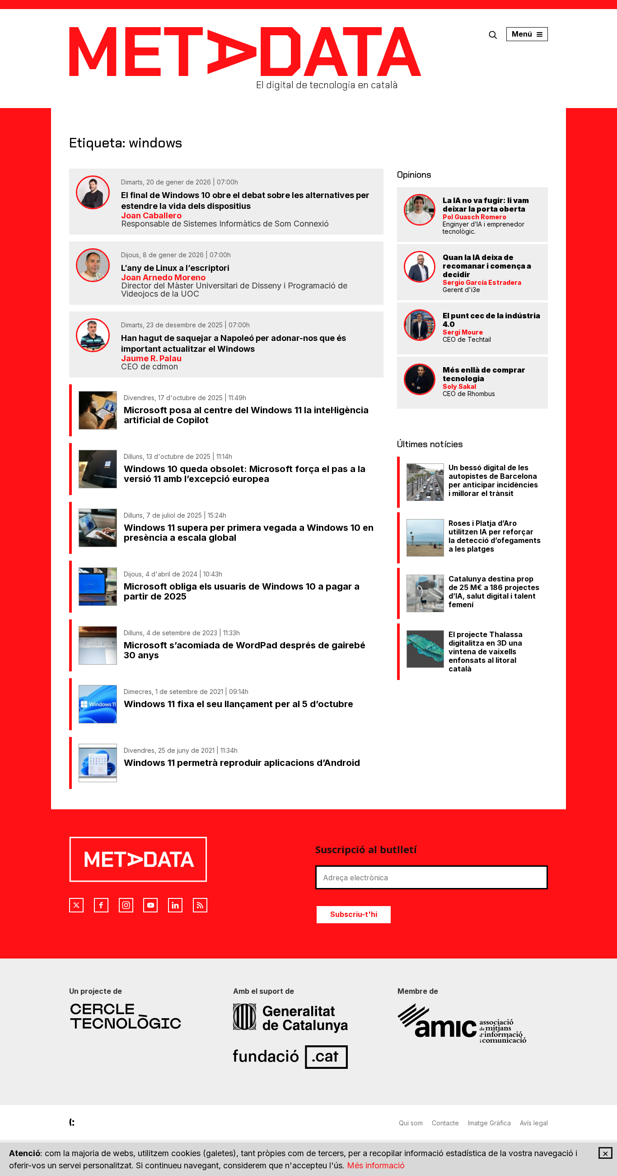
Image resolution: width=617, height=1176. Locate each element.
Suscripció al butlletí (366, 849)
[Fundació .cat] (308, 1057)
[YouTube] (150, 905)
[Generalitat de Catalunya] (308, 1018)
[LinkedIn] (175, 905)
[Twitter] (76, 905)
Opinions (414, 174)
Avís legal (534, 1123)
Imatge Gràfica (489, 1123)
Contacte (445, 1123)
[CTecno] (144, 1016)
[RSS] (200, 905)
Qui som (411, 1123)
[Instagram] (126, 905)
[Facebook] (101, 905)
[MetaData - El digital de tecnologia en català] (245, 51)
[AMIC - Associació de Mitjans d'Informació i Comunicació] (472, 1023)
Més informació (376, 1165)
